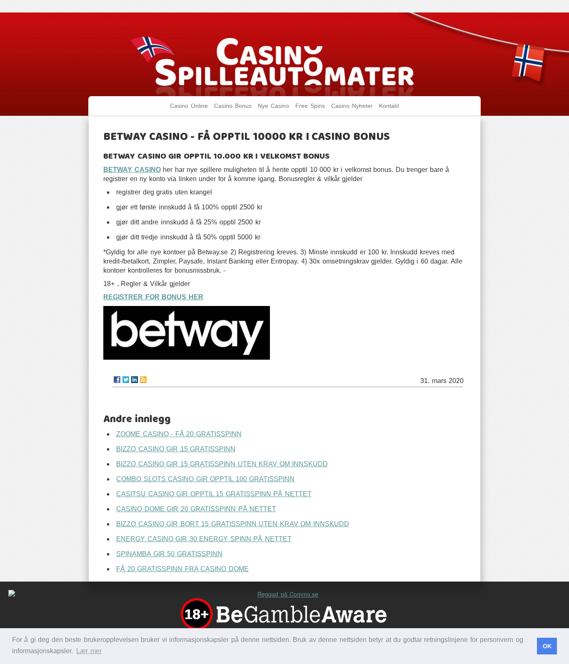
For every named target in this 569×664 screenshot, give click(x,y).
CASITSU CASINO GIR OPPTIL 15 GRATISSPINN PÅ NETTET (214, 493)
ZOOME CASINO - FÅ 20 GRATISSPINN (179, 434)
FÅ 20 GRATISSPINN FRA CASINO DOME (182, 568)
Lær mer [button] (89, 650)
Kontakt (389, 106)
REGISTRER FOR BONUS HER (153, 297)
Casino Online (189, 106)
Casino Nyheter (352, 106)
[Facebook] (117, 379)
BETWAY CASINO (132, 169)
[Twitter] (125, 379)
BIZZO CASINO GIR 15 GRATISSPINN (175, 449)
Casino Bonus (233, 106)
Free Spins (310, 106)
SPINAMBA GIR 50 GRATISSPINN (169, 553)
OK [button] (547, 646)
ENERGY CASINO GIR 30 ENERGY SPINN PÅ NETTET (204, 538)
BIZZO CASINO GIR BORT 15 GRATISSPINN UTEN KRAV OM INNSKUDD (232, 523)
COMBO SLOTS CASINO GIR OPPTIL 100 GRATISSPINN (205, 478)
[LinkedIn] (134, 379)
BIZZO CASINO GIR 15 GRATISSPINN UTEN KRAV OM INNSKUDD (222, 464)
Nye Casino (273, 106)
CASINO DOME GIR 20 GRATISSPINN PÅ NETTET (196, 508)
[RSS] (143, 379)
